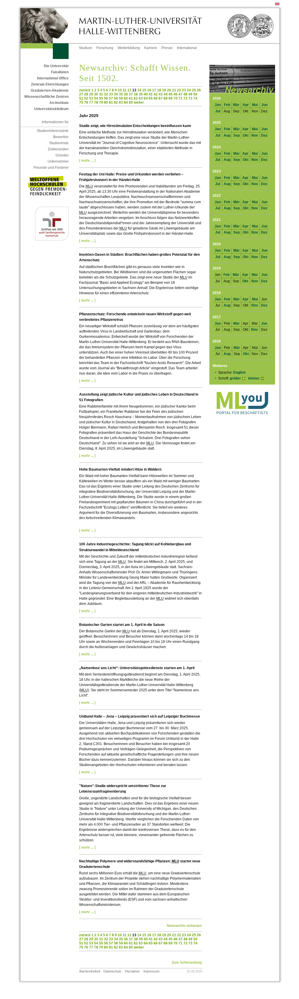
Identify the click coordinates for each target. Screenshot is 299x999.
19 (164, 90)
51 (81, 98)
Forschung (104, 48)
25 (194, 90)
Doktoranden (58, 149)
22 (179, 90)
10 (120, 90)
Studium (85, 48)
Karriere (150, 48)
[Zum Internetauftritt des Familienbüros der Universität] (52, 239)
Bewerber (61, 137)
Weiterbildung (129, 48)
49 (190, 94)
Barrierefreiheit (89, 971)
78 (96, 102)
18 (159, 90)
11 (124, 90)
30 (96, 94)
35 (121, 94)
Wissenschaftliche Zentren (46, 97)
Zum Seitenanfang (187, 962)
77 (91, 102)
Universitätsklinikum (51, 109)
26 (199, 90)
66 (156, 98)
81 (111, 102)
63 (141, 98)
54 (96, 98)
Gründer (62, 155)
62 (136, 98)
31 (101, 94)
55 (101, 98)
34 (116, 94)
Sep (236, 135)
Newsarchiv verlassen (184, 926)
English (239, 372)
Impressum (151, 971)
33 (111, 94)
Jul (217, 111)
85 (131, 102)
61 (131, 98)
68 (166, 98)
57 (111, 98)
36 (126, 94)
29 (91, 94)
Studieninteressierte (53, 131)
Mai (255, 105)
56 (106, 98)
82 (116, 102)
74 (195, 98)
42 (156, 94)
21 (174, 90)
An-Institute (59, 103)
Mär (236, 105)
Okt (245, 135)
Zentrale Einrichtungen (50, 84)
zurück (85, 90)
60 (126, 98)
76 (86, 102)
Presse (167, 48)
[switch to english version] (277, 4)
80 (106, 102)
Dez (264, 135)
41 (151, 94)
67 (161, 98)
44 (166, 94)
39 (141, 94)
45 (170, 94)
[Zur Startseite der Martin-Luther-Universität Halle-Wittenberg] (49, 25)
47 (180, 94)
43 (161, 94)
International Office (53, 78)
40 (146, 94)
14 (139, 90)
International (187, 48)
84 (126, 102)
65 (151, 98)
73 (190, 98)
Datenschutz (112, 971)
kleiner (254, 378)
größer (235, 378)
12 (129, 90)
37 (131, 94)
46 (175, 94)
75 (81, 102)
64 (146, 98)
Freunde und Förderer (51, 168)
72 (185, 98)
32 (106, 94)
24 (189, 90)
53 (91, 98)
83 (121, 102)
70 (175, 98)
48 (185, 94)
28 (86, 94)
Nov (254, 135)
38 (136, 94)
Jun (264, 105)
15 (144, 90)
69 (170, 98)
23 (184, 90)
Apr (246, 105)
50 (195, 94)
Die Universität (56, 66)
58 (116, 98)
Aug (227, 135)
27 (81, 94)
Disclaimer (132, 971)
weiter (139, 102)
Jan (218, 105)
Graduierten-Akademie (50, 90)
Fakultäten (60, 72)
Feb (227, 105)
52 (86, 98)
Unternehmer (58, 161)
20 (169, 90)
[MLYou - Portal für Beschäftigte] (242, 420)
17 (154, 90)
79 (101, 102)
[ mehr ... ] (87, 161)
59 (121, 98)
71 (180, 98)
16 (149, 90)
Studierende (59, 143)
